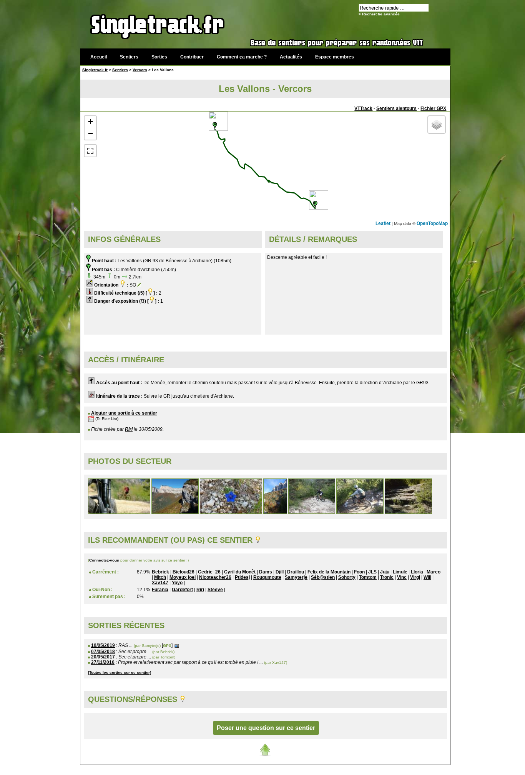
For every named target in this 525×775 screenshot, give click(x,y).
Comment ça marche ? (242, 57)
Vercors (140, 70)
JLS (372, 572)
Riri (129, 429)
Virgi (415, 577)
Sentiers (129, 57)
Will (427, 577)
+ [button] (90, 122)
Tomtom (368, 577)
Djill (280, 572)
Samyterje (296, 577)
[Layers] (436, 124)
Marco (433, 572)
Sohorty (347, 577)
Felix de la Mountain (329, 572)
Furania (160, 589)
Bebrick (160, 572)
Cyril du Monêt (240, 572)
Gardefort (182, 589)
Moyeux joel (182, 577)
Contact (392, 769)
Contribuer (192, 57)
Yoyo (177, 582)
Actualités (291, 57)
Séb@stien (323, 577)
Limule (400, 572)
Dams (265, 572)
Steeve (215, 589)
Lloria (417, 572)
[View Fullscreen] (90, 151)
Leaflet (382, 223)
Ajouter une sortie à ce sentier (124, 413)
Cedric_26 (209, 572)
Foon (359, 572)
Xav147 (160, 582)
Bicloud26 (183, 572)
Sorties (159, 57)
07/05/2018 (103, 651)
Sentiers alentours (396, 108)
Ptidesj (242, 577)
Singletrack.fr (95, 70)
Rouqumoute (267, 577)
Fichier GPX (433, 108)
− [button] (90, 133)
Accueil (98, 57)
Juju (384, 572)
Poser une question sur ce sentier (266, 728)
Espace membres (334, 57)
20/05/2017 (103, 657)
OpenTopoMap (432, 223)
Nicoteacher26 (215, 577)
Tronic (387, 577)
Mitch (160, 577)
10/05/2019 (103, 645)
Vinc (402, 577)
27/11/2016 (103, 662)
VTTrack (363, 108)
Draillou (295, 572)
